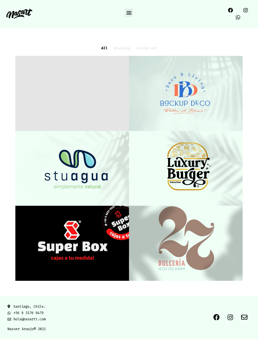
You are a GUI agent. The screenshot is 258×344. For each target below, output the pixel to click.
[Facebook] (230, 10)
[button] (129, 13)
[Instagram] (245, 10)
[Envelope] (244, 317)
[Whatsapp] (238, 17)
